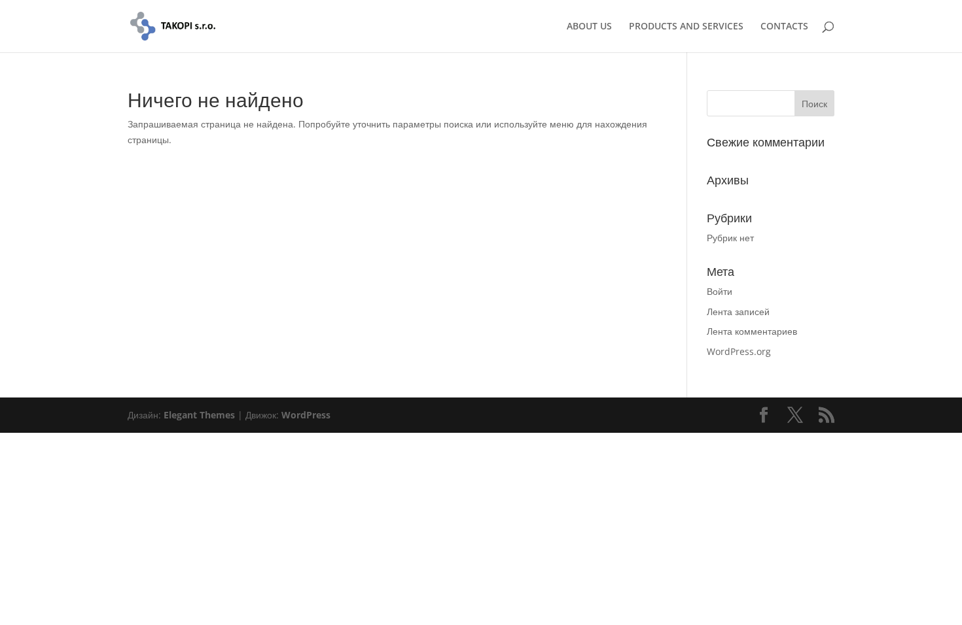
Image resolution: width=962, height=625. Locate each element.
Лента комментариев (752, 331)
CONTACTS (784, 27)
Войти (719, 291)
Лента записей (738, 311)
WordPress (305, 415)
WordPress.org (739, 351)
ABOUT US (589, 27)
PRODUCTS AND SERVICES (686, 27)
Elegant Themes (199, 415)
